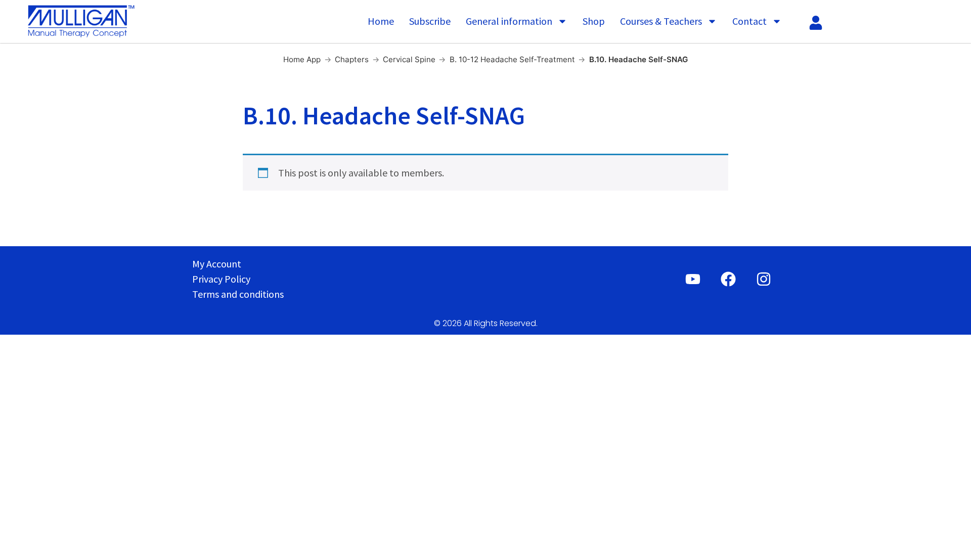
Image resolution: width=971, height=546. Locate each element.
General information (509, 21)
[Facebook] (728, 279)
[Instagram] (763, 279)
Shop (594, 21)
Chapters (352, 59)
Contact (749, 21)
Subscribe (430, 21)
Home (381, 21)
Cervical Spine (409, 59)
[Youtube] (693, 279)
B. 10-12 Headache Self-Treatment (512, 59)
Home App (302, 59)
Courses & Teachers (661, 21)
